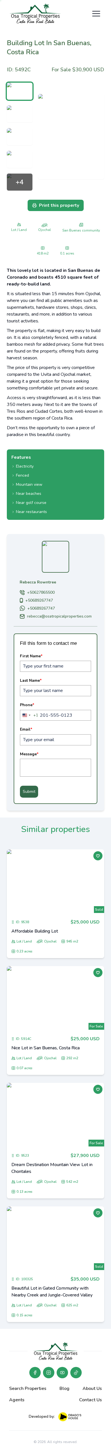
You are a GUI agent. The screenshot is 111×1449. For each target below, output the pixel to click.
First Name (31, 656)
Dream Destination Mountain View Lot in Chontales (51, 1168)
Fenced (22, 475)
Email (26, 729)
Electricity (25, 466)
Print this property (59, 205)
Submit (29, 791)
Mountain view (29, 484)
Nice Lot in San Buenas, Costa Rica (45, 1048)
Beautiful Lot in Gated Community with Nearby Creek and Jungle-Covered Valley (51, 1291)
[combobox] (29, 715)
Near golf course (31, 502)
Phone (27, 705)
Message (29, 754)
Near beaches (28, 493)
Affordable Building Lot (34, 931)
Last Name (31, 680)
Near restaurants (31, 511)
